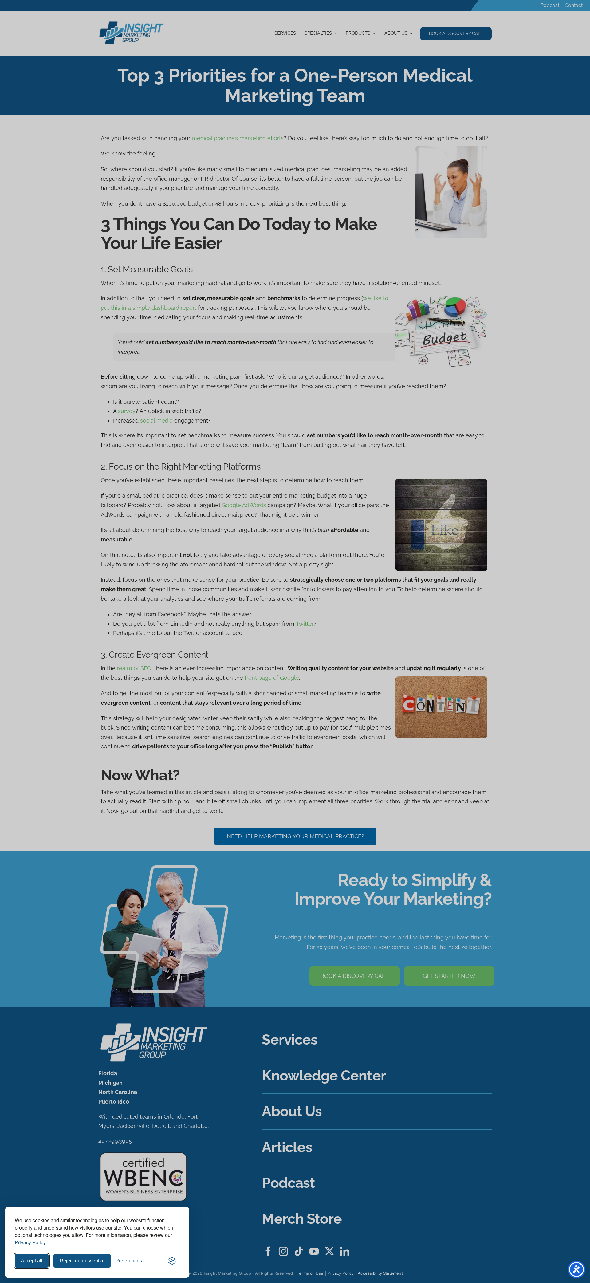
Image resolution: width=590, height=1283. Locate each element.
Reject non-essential (82, 1260)
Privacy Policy (30, 1242)
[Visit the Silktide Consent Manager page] (172, 1260)
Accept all (31, 1260)
